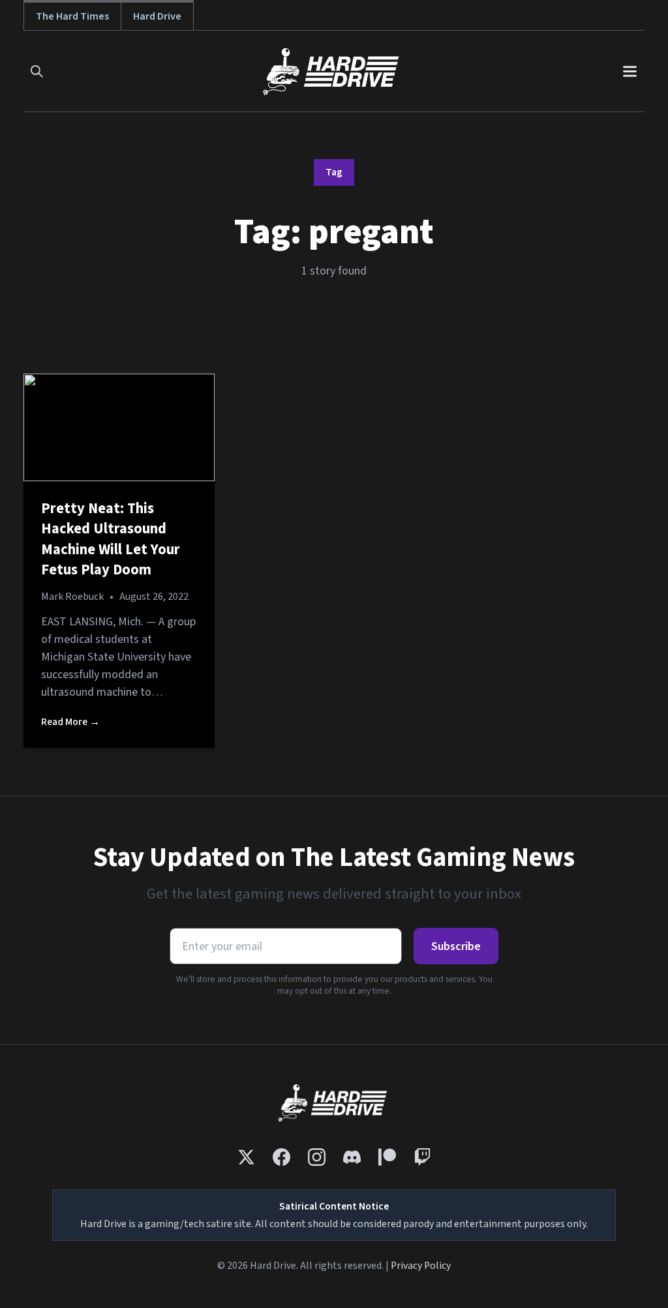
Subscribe (456, 946)
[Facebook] (281, 1157)
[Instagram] (317, 1157)
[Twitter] (246, 1157)
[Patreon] (387, 1157)
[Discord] (352, 1157)
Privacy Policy (421, 1265)
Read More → (70, 722)
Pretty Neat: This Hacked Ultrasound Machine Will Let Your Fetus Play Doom (110, 539)
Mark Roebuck (72, 596)
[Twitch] (422, 1157)
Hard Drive (157, 15)
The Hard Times (72, 15)
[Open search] (36, 71)
